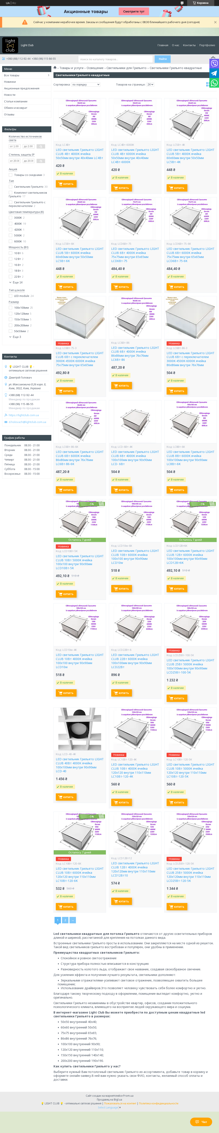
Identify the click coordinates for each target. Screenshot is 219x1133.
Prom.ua (128, 1096)
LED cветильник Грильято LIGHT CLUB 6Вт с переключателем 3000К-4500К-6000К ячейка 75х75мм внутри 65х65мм (80, 359)
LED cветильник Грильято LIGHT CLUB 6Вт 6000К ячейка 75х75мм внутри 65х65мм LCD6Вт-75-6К (191, 255)
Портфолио (207, 45)
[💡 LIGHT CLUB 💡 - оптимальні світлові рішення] (10, 45)
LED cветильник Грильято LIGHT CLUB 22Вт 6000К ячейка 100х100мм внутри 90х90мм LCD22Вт (135, 661)
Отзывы (9, 114)
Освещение (95, 68)
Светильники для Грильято (126, 68)
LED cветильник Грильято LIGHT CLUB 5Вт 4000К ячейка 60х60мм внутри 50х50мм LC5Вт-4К (191, 156)
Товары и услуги (71, 68)
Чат (204, 1122)
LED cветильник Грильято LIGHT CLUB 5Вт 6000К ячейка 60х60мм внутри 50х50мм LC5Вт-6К (80, 255)
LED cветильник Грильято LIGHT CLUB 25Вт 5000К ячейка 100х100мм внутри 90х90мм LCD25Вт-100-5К (191, 666)
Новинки (10, 82)
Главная (163, 45)
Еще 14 (17, 282)
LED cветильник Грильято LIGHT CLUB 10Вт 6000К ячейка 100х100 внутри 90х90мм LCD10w (135, 557)
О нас (175, 45)
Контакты (189, 45)
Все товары (11, 75)
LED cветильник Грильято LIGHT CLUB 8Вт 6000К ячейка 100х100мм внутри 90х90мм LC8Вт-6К (191, 458)
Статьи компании (15, 101)
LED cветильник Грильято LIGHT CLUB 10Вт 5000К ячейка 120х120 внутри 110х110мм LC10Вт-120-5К (191, 771)
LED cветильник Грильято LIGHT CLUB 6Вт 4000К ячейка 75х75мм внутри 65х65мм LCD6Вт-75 (135, 255)
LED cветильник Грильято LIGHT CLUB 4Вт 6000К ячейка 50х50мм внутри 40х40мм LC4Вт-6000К (135, 156)
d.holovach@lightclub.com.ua (27, 422)
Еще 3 (17, 337)
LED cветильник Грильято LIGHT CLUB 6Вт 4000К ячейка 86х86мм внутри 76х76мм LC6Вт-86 (135, 354)
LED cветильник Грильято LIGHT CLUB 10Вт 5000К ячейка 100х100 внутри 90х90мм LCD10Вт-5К (80, 562)
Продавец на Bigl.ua (109, 1099)
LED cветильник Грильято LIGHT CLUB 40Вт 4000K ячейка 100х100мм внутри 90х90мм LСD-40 (80, 765)
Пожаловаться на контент (120, 1103)
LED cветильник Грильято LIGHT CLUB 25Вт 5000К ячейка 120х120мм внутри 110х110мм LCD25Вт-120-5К (191, 875)
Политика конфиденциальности (158, 1103)
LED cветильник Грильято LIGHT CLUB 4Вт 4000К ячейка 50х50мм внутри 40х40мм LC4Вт (80, 154)
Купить (68, 184)
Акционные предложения (21, 88)
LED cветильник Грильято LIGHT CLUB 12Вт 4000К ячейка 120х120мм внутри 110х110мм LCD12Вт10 (135, 869)
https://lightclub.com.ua (24, 415)
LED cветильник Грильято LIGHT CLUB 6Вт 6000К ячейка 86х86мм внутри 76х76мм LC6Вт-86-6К (80, 458)
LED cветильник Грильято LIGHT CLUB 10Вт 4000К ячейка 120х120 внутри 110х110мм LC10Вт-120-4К (135, 771)
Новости (9, 95)
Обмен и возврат (15, 108)
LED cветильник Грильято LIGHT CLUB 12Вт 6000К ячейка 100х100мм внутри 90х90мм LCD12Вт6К (191, 557)
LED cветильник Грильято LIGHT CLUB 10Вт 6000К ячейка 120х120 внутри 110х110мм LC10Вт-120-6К (80, 875)
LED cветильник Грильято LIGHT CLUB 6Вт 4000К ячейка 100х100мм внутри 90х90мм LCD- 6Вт (135, 458)
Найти (163, 58)
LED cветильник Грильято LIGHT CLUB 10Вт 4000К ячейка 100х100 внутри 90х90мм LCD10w (80, 661)
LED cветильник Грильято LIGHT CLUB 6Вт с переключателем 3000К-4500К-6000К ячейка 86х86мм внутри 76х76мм (191, 359)
